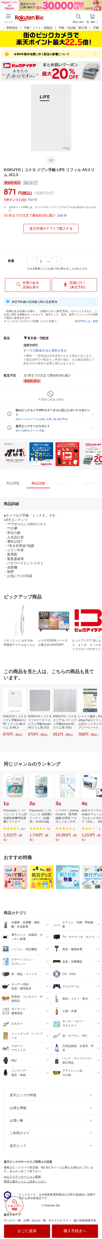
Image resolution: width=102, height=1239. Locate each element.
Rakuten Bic (29, 18)
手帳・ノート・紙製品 (38, 27)
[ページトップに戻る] (95, 1223)
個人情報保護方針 (85, 1220)
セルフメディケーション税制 (22, 1176)
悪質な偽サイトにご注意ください (25, 1181)
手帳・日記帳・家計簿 (73, 27)
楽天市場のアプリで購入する (51, 228)
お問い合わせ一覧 (34, 1220)
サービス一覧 (12, 1220)
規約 (95, 321)
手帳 (96, 27)
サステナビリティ (59, 1220)
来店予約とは (82, 321)
